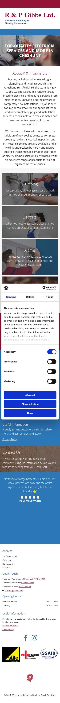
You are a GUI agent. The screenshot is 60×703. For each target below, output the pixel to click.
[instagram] (34, 637)
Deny (30, 413)
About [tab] (49, 296)
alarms (10, 261)
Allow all (30, 395)
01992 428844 (38, 578)
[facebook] (25, 637)
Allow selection (30, 404)
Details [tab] (30, 296)
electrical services (34, 223)
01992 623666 (27, 582)
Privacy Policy (9, 439)
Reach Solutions (48, 695)
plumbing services (33, 190)
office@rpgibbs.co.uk (14, 590)
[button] (30, 4)
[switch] (51, 361)
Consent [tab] (11, 296)
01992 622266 (25, 586)
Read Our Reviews (10, 625)
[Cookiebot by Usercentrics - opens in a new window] (42, 288)
